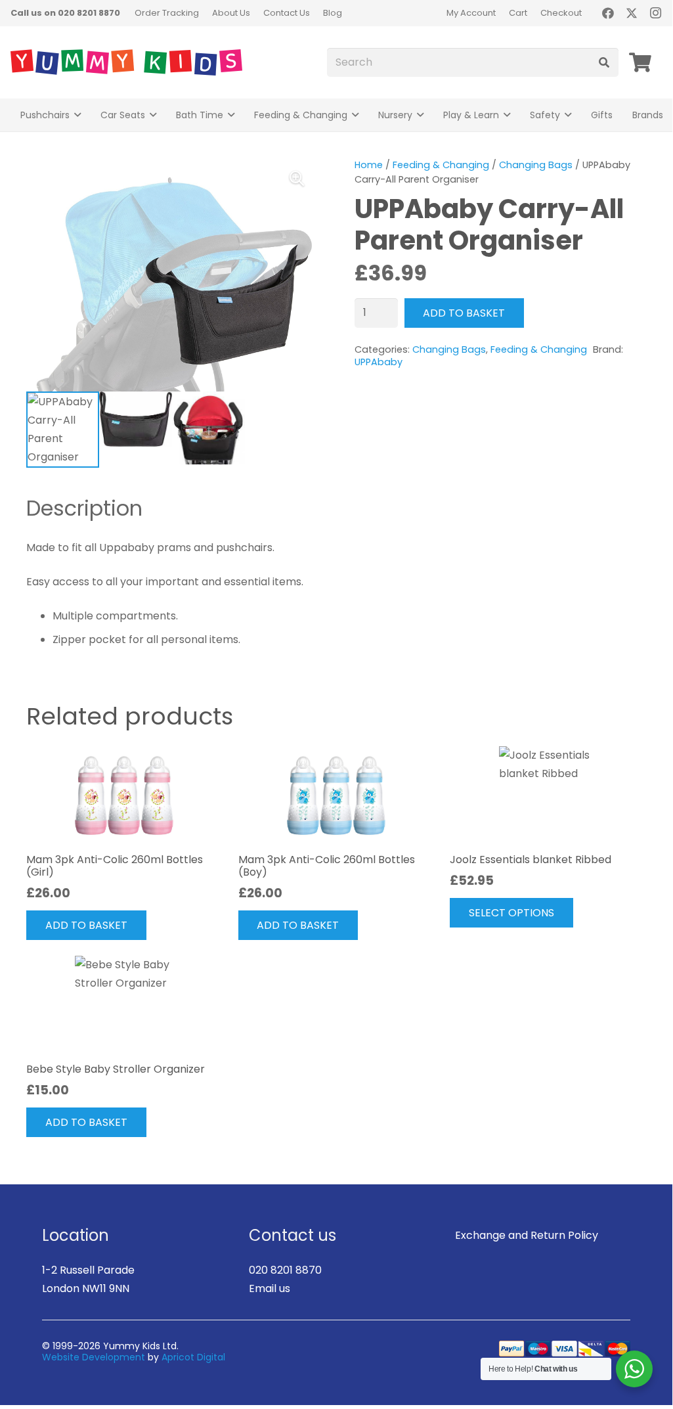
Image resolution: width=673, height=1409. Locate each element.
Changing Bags (536, 164)
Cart (518, 13)
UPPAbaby (378, 362)
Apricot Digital (193, 1357)
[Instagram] (655, 13)
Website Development (93, 1357)
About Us (231, 13)
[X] (631, 13)
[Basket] (640, 62)
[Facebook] (608, 13)
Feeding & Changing (441, 164)
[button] (77, 115)
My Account (471, 13)
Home (369, 164)
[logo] (126, 62)
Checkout (561, 13)
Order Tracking (167, 13)
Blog (332, 13)
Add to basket (464, 313)
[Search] (604, 63)
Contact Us (286, 13)
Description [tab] (84, 508)
